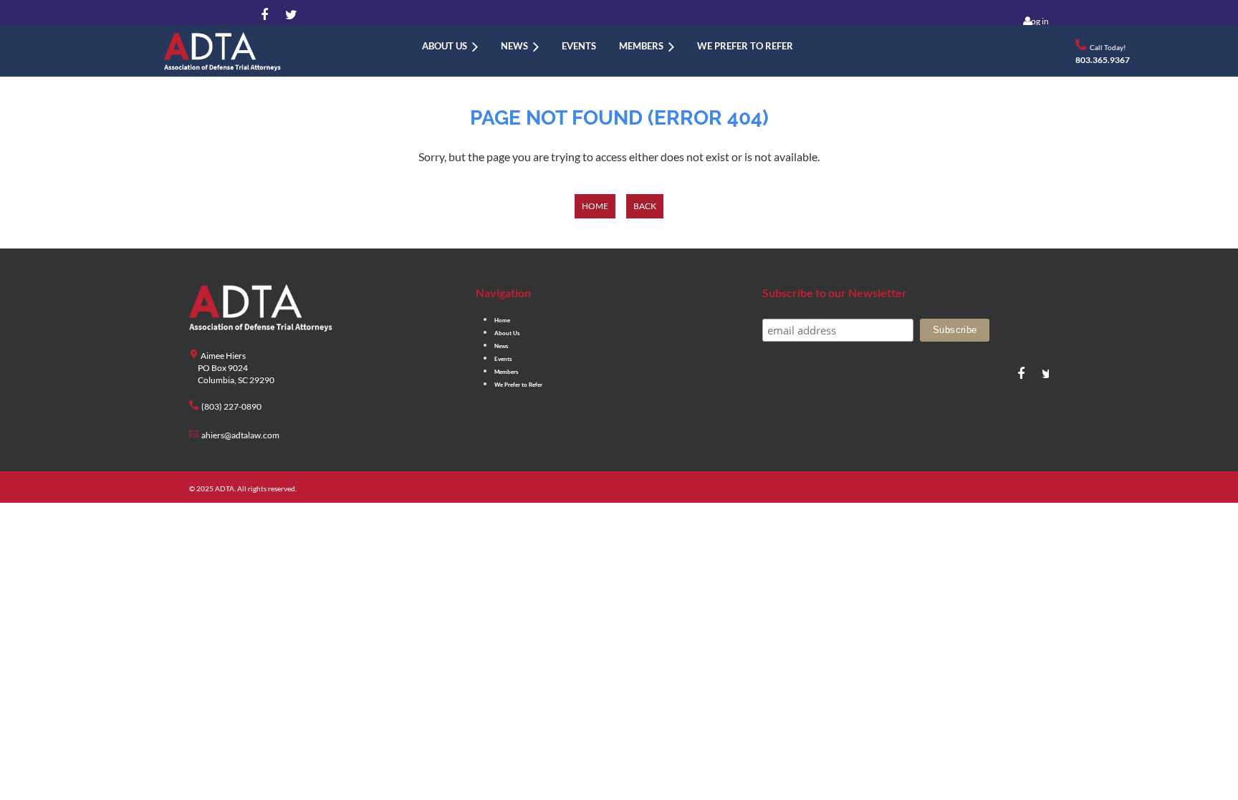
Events (503, 358)
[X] (288, 15)
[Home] (399, 46)
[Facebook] (264, 15)
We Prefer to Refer (518, 384)
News (501, 346)
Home (595, 206)
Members (506, 371)
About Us (507, 333)
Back (644, 206)
